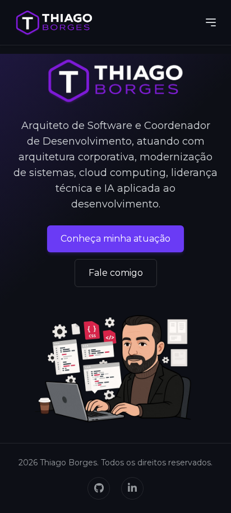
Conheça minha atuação (115, 238)
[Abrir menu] (211, 22)
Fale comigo (116, 272)
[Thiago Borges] (54, 22)
